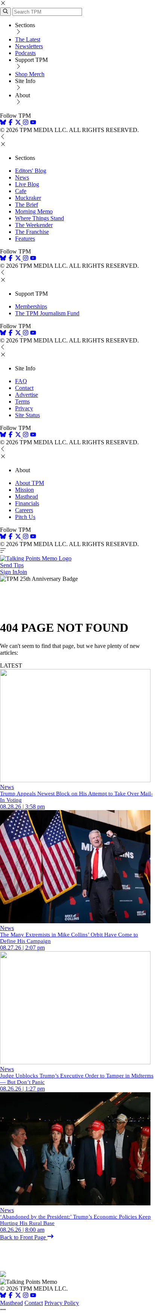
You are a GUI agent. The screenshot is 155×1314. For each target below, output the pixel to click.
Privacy (24, 408)
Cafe (20, 191)
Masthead (26, 496)
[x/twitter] (19, 123)
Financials (27, 503)
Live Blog (27, 184)
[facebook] (11, 123)
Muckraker (28, 198)
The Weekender (34, 225)
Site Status (27, 415)
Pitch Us (25, 517)
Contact (24, 388)
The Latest (27, 39)
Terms (22, 401)
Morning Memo (34, 211)
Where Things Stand (39, 218)
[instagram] (26, 123)
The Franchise (32, 232)
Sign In (8, 572)
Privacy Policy (61, 1303)
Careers (24, 510)
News (22, 177)
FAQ (21, 381)
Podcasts (25, 53)
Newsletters (29, 46)
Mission (24, 490)
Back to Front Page (23, 1237)
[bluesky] (3, 123)
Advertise (26, 394)
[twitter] (18, 1296)
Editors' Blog (30, 170)
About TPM (29, 483)
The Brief (26, 204)
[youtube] (33, 123)
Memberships (31, 306)
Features (25, 238)
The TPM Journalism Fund (47, 313)
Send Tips (12, 565)
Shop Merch (29, 74)
